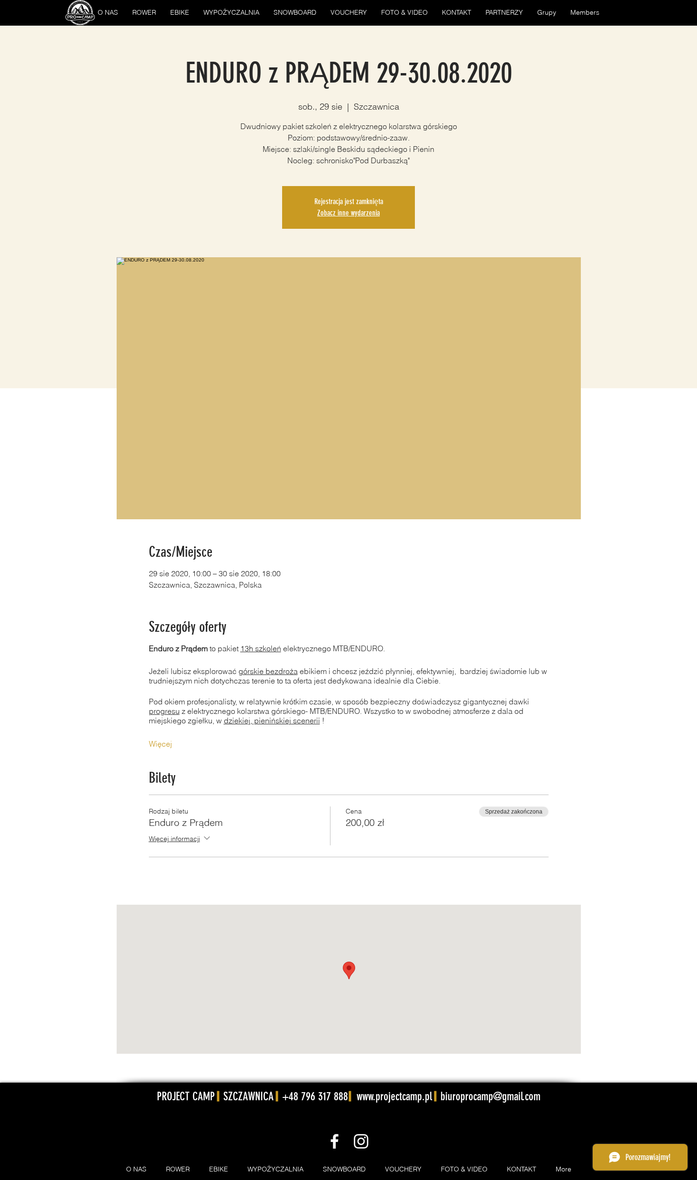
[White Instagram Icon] (361, 1141)
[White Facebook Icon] (334, 1141)
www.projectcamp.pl (394, 1096)
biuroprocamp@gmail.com (490, 1096)
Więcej (160, 744)
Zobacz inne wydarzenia (348, 212)
